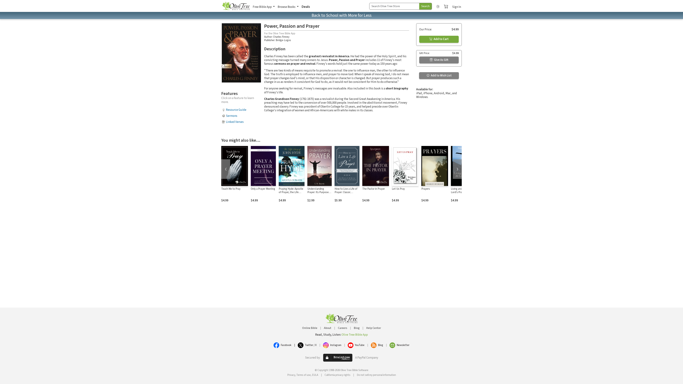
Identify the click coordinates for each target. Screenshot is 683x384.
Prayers (425, 189)
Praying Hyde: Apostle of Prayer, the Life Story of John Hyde (291, 192)
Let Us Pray (398, 189)
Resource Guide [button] (236, 110)
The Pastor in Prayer (373, 189)
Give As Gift (440, 60)
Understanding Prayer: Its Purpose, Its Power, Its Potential (318, 194)
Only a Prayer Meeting (263, 189)
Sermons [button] (231, 116)
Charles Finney (281, 37)
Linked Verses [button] (235, 122)
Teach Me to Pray (230, 189)
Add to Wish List (441, 75)
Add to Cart (441, 39)
